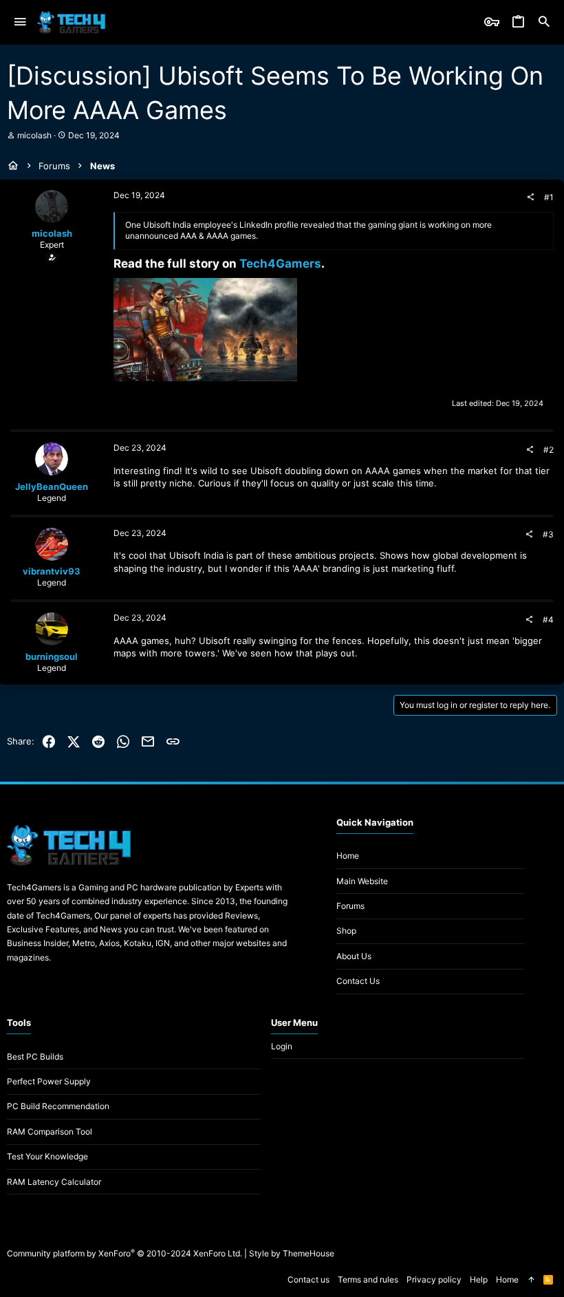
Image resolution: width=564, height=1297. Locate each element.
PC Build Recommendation (58, 1106)
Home (347, 855)
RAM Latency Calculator (54, 1182)
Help (479, 1279)
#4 (548, 619)
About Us (353, 956)
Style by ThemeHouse (291, 1253)
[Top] (531, 1280)
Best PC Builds (35, 1056)
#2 (548, 449)
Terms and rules (368, 1279)
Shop (346, 930)
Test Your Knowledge (47, 1156)
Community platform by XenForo (124, 1253)
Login (281, 1046)
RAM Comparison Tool (49, 1131)
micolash (34, 135)
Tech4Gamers (280, 263)
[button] (20, 22)
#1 (549, 197)
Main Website (362, 881)
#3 (548, 534)
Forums (350, 906)
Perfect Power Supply (49, 1081)
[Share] (530, 197)
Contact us (358, 981)
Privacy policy (434, 1279)
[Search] (544, 22)
